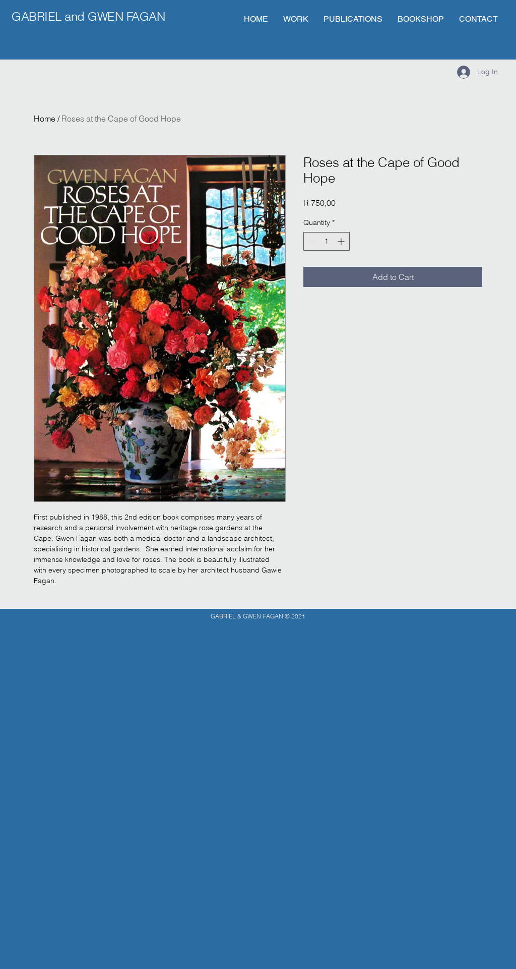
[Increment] (342, 241)
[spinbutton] (326, 241)
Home (44, 118)
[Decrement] (311, 241)
